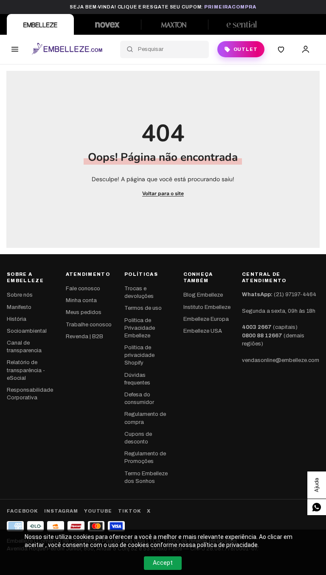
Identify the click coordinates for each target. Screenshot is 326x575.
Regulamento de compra (145, 418)
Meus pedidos (83, 312)
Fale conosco (83, 289)
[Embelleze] (40, 24)
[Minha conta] (306, 49)
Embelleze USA (202, 331)
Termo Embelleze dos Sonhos (146, 477)
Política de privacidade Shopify (139, 355)
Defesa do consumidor (139, 398)
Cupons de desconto (138, 438)
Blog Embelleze (203, 295)
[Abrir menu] (15, 49)
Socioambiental (27, 331)
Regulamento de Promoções (145, 457)
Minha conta (81, 300)
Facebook (22, 510)
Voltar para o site (163, 193)
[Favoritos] (281, 49)
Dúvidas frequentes (137, 379)
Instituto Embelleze (206, 307)
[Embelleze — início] (66, 49)
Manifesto (19, 307)
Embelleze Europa (206, 319)
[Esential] (241, 24)
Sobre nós (20, 295)
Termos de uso (143, 308)
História (16, 319)
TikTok (129, 510)
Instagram (61, 510)
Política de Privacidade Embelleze (139, 328)
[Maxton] (174, 24)
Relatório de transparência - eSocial (26, 370)
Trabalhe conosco (89, 325)
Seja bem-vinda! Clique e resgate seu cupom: (163, 6)
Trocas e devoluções (139, 292)
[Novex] (107, 24)
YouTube (98, 510)
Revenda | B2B (84, 336)
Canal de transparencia (24, 346)
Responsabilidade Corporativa (30, 394)
